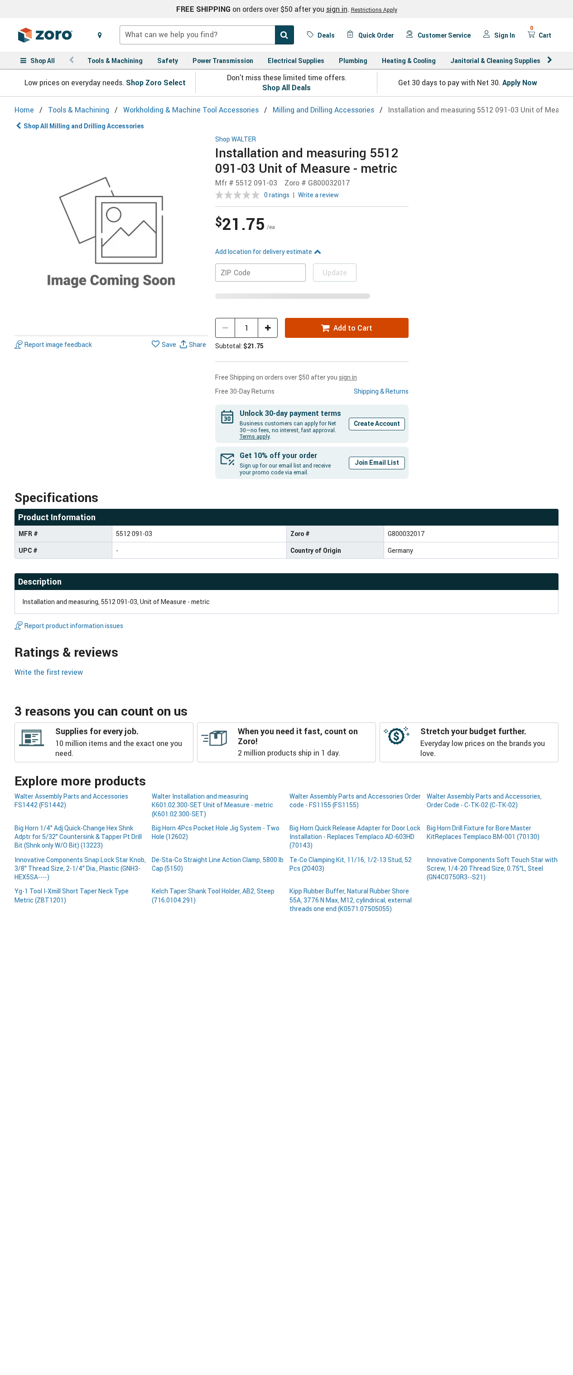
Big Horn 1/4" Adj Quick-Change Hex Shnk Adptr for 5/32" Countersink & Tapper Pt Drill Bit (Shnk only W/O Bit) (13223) (78, 837)
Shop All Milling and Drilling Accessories (84, 126)
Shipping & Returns (381, 391)
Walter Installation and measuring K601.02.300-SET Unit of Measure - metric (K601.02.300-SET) (212, 805)
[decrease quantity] (225, 328)
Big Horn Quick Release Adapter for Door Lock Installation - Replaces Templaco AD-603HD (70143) (354, 837)
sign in (336, 9)
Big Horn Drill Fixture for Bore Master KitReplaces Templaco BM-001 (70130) (483, 832)
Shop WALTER (235, 139)
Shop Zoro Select (156, 83)
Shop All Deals (286, 88)
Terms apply (255, 436)
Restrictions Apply (374, 9)
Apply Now (519, 83)
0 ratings (276, 194)
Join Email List (377, 462)
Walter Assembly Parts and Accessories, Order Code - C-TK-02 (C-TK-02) (484, 800)
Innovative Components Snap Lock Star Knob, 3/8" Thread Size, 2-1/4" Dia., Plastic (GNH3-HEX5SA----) (80, 868)
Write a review (318, 194)
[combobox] (207, 34)
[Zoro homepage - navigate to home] (45, 35)
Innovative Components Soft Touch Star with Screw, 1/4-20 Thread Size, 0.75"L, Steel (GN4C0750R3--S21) (492, 868)
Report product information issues (73, 625)
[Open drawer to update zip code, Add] (99, 35)
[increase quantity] (268, 328)
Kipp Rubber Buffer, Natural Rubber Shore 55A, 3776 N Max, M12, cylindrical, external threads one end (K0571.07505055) (350, 900)
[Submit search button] (284, 34)
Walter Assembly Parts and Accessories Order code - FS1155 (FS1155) (355, 800)
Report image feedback (58, 345)
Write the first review (48, 672)
